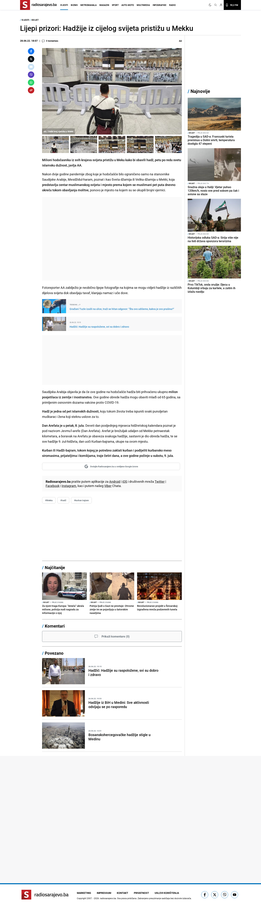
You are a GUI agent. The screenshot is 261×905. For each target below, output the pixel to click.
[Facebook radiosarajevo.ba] (204, 894)
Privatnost (141, 893)
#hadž (63, 500)
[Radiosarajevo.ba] (45, 895)
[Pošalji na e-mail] (31, 67)
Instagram (69, 486)
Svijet (35, 19)
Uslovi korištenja (167, 893)
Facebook (52, 486)
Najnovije (200, 91)
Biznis (74, 5)
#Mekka (49, 500)
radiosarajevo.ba (108, 898)
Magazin (104, 5)
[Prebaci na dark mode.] (211, 5)
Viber (108, 486)
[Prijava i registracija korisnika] (221, 5)
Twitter (160, 481)
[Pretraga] (215, 5)
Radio (172, 5)
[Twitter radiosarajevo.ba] (214, 894)
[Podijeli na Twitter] (31, 59)
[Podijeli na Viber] (31, 74)
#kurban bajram (81, 500)
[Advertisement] (112, 239)
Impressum (104, 893)
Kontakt (122, 893)
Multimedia (143, 5)
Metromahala (88, 5)
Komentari (55, 626)
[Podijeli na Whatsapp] (31, 82)
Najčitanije (55, 567)
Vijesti (64, 5)
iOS (124, 481)
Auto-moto (127, 5)
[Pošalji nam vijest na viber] (224, 894)
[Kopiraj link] (31, 90)
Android (114, 481)
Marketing (84, 893)
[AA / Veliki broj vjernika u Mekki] (55, 144)
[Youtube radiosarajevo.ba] (234, 894)
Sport (115, 5)
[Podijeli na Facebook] (31, 51)
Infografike (159, 5)
